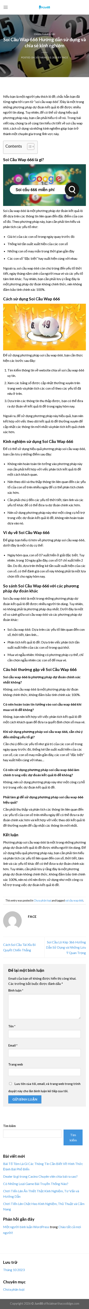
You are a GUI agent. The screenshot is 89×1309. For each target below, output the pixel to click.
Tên (11, 1026)
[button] (28, 147)
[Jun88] (44, 7)
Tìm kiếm (9, 1126)
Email (12, 1045)
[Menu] (5, 7)
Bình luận (15, 990)
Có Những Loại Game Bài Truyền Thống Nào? (35, 1184)
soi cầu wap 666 (74, 900)
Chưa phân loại (44, 34)
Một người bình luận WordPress (26, 1227)
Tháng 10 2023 (14, 1270)
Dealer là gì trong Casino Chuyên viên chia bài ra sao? (40, 1176)
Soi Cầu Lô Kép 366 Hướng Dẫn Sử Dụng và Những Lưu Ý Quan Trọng (66, 947)
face (65, 57)
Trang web (15, 1064)
